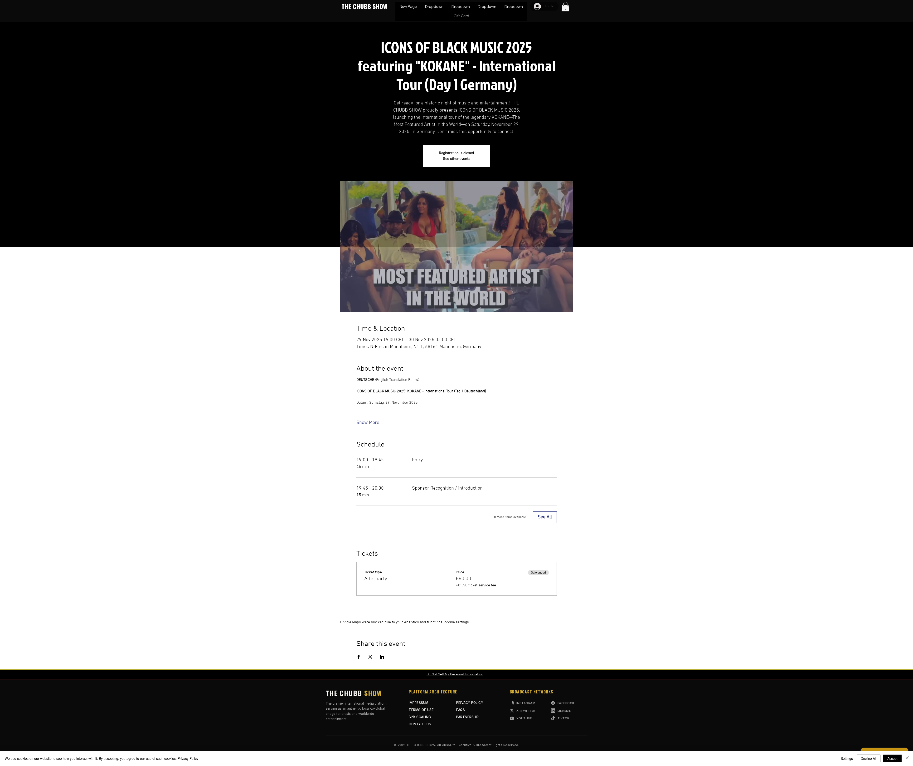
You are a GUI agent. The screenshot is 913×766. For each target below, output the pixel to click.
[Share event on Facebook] (358, 657)
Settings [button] (847, 758)
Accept (892, 758)
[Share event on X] (370, 657)
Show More (367, 423)
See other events (456, 159)
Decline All (868, 758)
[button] (434, 6)
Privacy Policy (188, 758)
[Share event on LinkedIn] (382, 657)
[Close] (907, 758)
